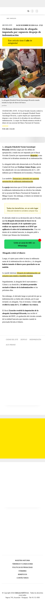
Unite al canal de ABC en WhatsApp (24, 244)
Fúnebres (22, 571)
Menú (41, 11)
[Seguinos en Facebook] (19, 600)
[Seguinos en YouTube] (24, 600)
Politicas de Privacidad (22, 567)
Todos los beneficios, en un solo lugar (22, 209)
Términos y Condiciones (22, 564)
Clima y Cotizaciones (24, 11)
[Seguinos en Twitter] (22, 600)
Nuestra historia (22, 560)
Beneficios (22, 574)
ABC (6, 10)
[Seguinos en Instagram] (27, 600)
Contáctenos (22, 578)
